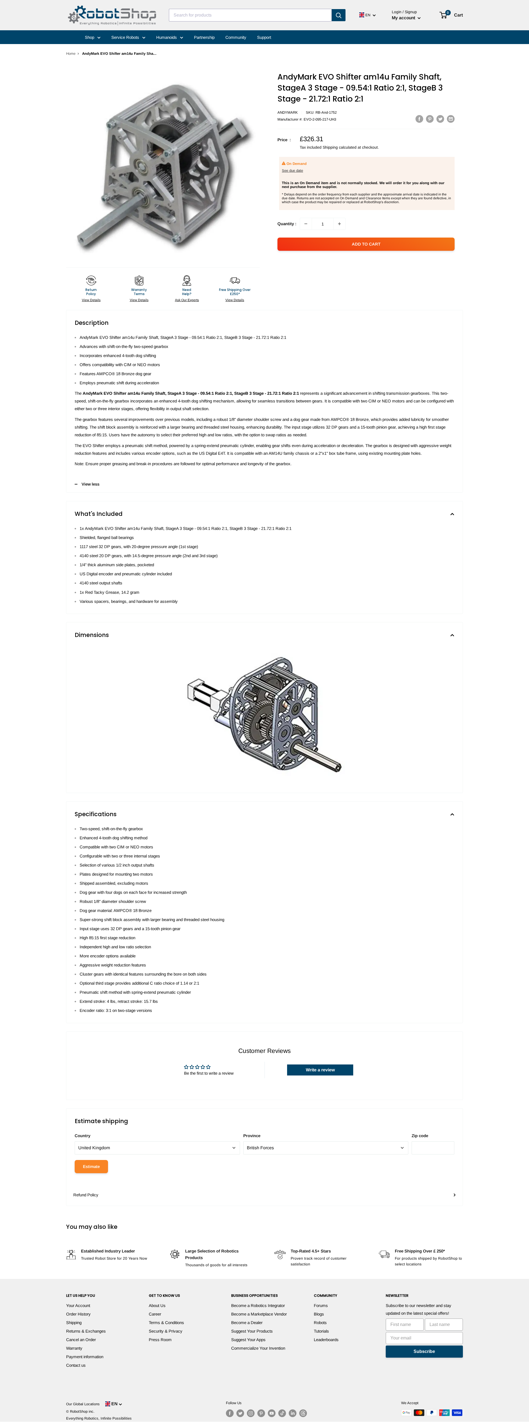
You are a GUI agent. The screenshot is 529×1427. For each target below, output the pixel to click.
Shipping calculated (340, 147)
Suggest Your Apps (248, 1339)
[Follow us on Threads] (303, 1413)
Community (235, 37)
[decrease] (306, 224)
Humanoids (167, 37)
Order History (78, 1314)
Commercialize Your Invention (258, 1348)
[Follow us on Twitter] (240, 1413)
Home (70, 53)
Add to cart (366, 244)
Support (264, 37)
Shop (90, 37)
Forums (321, 1305)
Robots (320, 1322)
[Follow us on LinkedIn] (292, 1413)
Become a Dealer (247, 1322)
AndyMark (287, 112)
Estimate (91, 1166)
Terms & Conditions (166, 1322)
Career (155, 1314)
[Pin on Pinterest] (430, 119)
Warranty (74, 1348)
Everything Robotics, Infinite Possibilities (99, 1418)
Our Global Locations (83, 1404)
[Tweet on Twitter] (440, 119)
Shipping (74, 1322)
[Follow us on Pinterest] (261, 1413)
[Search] (339, 15)
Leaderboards (326, 1339)
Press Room (160, 1339)
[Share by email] (451, 119)
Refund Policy (85, 1194)
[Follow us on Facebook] (230, 1413)
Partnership (204, 37)
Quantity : (286, 223)
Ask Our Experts (187, 300)
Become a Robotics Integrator (258, 1305)
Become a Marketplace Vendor (259, 1314)
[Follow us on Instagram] (251, 1413)
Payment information (84, 1356)
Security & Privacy (165, 1331)
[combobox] (250, 15)
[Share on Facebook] (419, 119)
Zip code (420, 1135)
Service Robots (125, 37)
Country (82, 1135)
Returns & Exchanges (86, 1331)
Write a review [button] (320, 1069)
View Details (91, 300)
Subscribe (424, 1351)
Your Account (78, 1305)
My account (404, 17)
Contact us (76, 1365)
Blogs (319, 1314)
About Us (157, 1305)
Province (251, 1135)
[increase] (339, 224)
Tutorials (321, 1331)
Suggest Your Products (252, 1331)
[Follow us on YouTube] (272, 1413)
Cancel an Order (81, 1339)
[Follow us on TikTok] (282, 1413)
